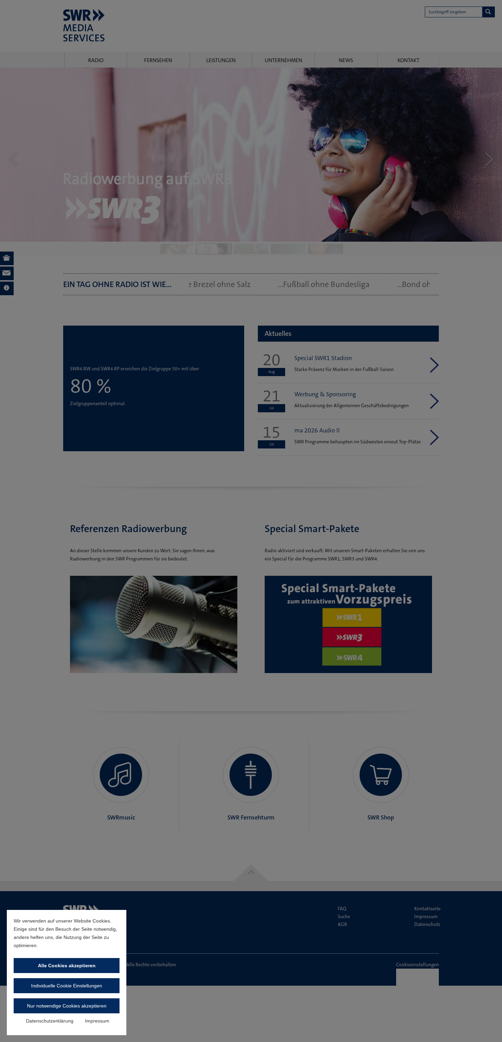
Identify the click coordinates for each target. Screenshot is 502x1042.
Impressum (97, 1021)
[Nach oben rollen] (488, 1028)
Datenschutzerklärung (49, 1021)
